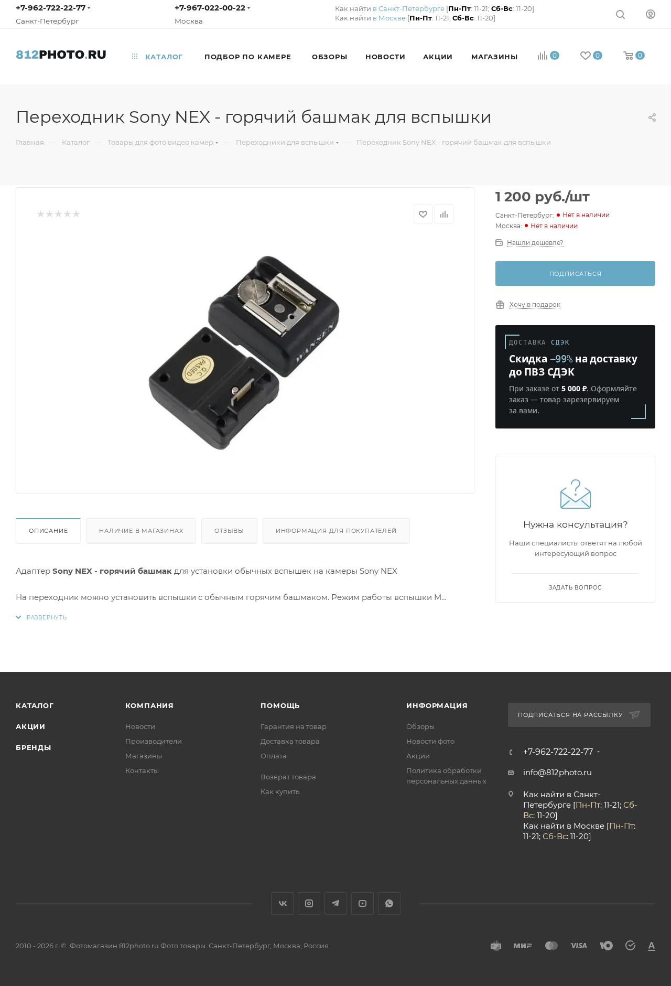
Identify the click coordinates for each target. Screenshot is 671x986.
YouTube (362, 903)
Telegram (335, 903)
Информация (437, 705)
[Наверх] (620, 631)
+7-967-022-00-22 (210, 8)
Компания (149, 705)
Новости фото (430, 741)
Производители (153, 741)
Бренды (33, 747)
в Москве (389, 18)
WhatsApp (389, 903)
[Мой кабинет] (650, 13)
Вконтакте (282, 903)
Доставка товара (290, 741)
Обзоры (420, 726)
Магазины (143, 756)
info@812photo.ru (557, 772)
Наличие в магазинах (141, 530)
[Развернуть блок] (41, 617)
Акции (31, 726)
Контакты (142, 770)
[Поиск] (620, 13)
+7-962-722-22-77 (50, 8)
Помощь (280, 705)
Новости (140, 726)
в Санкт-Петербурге (409, 8)
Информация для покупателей (336, 530)
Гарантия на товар (294, 726)
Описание (48, 530)
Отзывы (229, 530)
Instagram (309, 903)
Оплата (274, 756)
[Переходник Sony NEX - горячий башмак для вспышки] (245, 355)
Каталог (35, 705)
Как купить (280, 791)
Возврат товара (288, 777)
